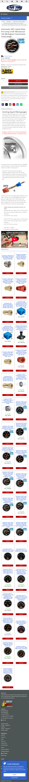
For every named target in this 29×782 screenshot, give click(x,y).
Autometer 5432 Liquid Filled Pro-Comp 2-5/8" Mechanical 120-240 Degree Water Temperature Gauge (21, 476)
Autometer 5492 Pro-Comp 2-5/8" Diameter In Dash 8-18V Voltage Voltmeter (21, 622)
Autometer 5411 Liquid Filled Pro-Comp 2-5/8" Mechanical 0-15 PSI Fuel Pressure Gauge (8, 427)
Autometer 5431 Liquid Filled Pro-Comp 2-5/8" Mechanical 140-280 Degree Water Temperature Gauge (7, 474)
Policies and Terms (5, 749)
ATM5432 (21, 492)
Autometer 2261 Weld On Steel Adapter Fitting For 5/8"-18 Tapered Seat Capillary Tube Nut (8, 257)
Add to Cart (18, 80)
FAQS (2, 739)
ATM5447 (8, 614)
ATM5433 (8, 516)
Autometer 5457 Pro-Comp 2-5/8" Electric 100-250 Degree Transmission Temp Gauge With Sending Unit (21, 598)
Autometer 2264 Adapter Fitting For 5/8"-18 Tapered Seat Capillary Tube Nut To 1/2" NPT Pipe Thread (8, 354)
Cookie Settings (4, 745)
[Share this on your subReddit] (17, 104)
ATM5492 (21, 638)
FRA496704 (7, 419)
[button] (12, 1)
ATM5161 (8, 663)
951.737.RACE (10, 716)
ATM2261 (8, 273)
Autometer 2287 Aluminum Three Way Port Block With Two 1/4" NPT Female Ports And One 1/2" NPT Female (8, 328)
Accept (14, 774)
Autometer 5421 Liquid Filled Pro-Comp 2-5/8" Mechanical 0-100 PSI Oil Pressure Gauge (8, 449)
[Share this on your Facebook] (3, 104)
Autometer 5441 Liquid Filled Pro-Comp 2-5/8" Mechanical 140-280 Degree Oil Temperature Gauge (8, 525)
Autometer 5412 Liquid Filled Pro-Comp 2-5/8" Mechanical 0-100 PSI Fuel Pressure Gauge (21, 425)
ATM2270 (8, 395)
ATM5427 (8, 590)
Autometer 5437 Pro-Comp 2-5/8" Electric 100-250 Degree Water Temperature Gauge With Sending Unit (21, 572)
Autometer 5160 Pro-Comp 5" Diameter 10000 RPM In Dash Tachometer (21, 647)
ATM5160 (21, 663)
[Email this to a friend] (10, 104)
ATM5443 (21, 541)
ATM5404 (21, 419)
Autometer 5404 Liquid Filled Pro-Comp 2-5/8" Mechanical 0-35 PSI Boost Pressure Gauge (21, 403)
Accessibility (4, 753)
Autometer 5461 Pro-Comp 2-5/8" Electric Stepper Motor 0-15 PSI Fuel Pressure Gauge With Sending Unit (7, 620)
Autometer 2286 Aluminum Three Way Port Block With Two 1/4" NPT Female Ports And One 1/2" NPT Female (21, 304)
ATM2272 (21, 297)
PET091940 (21, 346)
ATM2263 (8, 297)
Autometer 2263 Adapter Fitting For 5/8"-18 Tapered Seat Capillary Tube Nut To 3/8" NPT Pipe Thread (8, 281)
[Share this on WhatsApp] (21, 104)
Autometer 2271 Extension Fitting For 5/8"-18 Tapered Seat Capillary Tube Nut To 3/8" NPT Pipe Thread (8, 305)
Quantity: (3, 78)
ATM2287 (8, 346)
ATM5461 (8, 638)
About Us (3, 735)
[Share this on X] (6, 104)
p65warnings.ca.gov (20, 93)
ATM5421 (8, 468)
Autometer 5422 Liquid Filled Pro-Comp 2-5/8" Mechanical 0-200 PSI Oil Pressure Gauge (21, 452)
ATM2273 (21, 370)
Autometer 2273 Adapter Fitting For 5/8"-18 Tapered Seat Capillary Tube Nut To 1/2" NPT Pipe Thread (21, 352)
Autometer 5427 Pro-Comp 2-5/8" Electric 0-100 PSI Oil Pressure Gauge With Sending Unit (8, 572)
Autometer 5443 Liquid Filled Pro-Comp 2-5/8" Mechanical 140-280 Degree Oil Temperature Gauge (21, 525)
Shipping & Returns (5, 751)
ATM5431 (8, 492)
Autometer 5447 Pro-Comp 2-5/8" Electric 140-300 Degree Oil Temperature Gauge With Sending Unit (8, 596)
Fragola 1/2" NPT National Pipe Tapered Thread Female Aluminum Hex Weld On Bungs (7, 401)
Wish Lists (3, 741)
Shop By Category (6, 18)
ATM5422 (21, 468)
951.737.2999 (10, 718)
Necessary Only (14, 777)
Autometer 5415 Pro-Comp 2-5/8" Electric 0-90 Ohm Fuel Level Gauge (8, 550)
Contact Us (3, 737)
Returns (2, 747)
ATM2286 (21, 322)
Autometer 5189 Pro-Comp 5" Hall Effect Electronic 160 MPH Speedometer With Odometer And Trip (8, 671)
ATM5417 (21, 565)
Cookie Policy (4, 743)
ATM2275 (21, 273)
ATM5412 (21, 443)
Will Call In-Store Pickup (14, 87)
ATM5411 (8, 443)
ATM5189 (8, 687)
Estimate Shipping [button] (8, 56)
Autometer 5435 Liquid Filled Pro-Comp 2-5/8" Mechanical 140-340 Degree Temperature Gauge (21, 499)
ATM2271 (8, 322)
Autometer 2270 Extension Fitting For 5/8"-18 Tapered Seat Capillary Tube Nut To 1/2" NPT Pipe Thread (8, 378)
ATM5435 (21, 516)
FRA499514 (21, 395)
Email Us (4, 720)
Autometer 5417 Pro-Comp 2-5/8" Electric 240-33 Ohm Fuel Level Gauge (21, 550)
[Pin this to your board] (14, 104)
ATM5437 (21, 590)
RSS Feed (4, 755)
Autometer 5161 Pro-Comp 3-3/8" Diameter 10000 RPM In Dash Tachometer (8, 644)
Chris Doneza (8, 780)
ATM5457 (21, 614)
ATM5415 (8, 565)
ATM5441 (8, 541)
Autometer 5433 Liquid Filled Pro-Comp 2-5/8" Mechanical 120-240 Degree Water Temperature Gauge (7, 500)
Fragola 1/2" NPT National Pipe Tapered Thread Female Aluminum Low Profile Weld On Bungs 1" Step (21, 377)
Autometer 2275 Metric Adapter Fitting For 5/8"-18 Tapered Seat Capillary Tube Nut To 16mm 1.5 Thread (21, 257)
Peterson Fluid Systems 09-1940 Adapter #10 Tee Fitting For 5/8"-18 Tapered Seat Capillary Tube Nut (21, 328)
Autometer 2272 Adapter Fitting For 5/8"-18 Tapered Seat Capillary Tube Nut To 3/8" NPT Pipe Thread (21, 281)
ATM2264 (8, 370)
